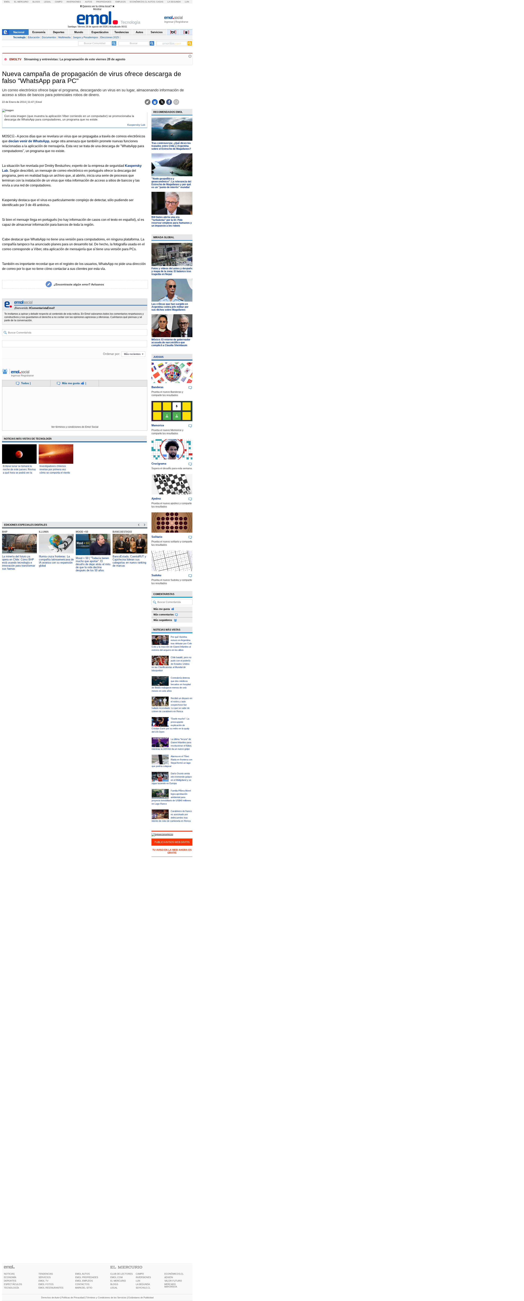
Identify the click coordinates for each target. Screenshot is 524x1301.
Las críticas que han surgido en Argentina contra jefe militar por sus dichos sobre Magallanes (170, 307)
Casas (159, 2)
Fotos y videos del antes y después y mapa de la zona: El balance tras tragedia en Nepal (171, 271)
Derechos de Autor (50, 1297)
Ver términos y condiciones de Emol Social (74, 426)
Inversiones (74, 2)
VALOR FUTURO (173, 1281)
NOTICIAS (9, 1274)
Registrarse (181, 21)
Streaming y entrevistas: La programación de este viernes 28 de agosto (74, 59)
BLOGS (114, 1284)
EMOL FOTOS (45, 1284)
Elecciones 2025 (109, 37)
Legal (47, 2)
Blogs (36, 2)
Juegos (158, 357)
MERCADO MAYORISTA (170, 1285)
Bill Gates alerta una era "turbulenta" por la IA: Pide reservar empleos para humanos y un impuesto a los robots (171, 221)
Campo (58, 2)
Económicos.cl (138, 2)
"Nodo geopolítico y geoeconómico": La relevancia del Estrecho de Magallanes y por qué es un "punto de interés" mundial (171, 183)
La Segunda (174, 2)
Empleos (120, 2)
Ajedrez (156, 498)
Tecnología (19, 37)
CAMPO (140, 1274)
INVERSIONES (143, 1277)
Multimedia (64, 37)
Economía (38, 32)
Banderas (157, 387)
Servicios (157, 32)
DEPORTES (10, 1281)
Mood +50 (82, 531)
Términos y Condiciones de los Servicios (106, 1297)
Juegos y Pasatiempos (85, 37)
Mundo (78, 32)
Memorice (157, 425)
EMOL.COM (116, 1277)
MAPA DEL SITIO (83, 1287)
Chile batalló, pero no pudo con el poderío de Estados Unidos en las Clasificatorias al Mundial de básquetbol (171, 664)
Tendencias (121, 32)
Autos (88, 2)
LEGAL (113, 1287)
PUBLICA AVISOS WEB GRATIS (172, 842)
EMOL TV (43, 1281)
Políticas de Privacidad (73, 1297)
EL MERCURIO (118, 1281)
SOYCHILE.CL (143, 1287)
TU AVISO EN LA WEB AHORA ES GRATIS (172, 851)
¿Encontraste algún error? (79, 284)
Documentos (49, 37)
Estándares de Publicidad (141, 1297)
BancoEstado (122, 531)
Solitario (156, 536)
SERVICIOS (44, 1277)
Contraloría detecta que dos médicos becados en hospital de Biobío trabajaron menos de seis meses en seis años (171, 684)
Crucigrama (158, 463)
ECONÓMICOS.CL (174, 1274)
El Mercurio (21, 2)
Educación (34, 37)
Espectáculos (99, 32)
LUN (138, 1281)
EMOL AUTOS (82, 1274)
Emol (7, 2)
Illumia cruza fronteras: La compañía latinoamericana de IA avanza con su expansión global (56, 561)
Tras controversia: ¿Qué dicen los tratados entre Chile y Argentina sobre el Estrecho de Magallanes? (171, 146)
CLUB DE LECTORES (121, 1274)
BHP (4, 531)
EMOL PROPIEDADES (86, 1277)
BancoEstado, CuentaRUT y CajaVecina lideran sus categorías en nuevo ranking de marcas (129, 561)
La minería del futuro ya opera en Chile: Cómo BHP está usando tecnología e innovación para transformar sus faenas (18, 562)
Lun (187, 2)
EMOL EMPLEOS (84, 1281)
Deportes (58, 32)
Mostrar (97, 9)
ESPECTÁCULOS (13, 1284)
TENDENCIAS (45, 1274)
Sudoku (156, 575)
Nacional (18, 32)
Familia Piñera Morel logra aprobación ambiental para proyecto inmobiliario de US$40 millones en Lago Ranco (171, 797)
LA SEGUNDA (143, 1284)
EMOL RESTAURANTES (50, 1287)
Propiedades (103, 2)
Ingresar (169, 21)
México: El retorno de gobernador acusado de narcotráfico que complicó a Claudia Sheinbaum (170, 342)
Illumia (44, 531)
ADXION (168, 1277)
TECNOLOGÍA (11, 1287)
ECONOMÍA (10, 1277)
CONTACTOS (82, 1284)
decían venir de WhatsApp (28, 141)
